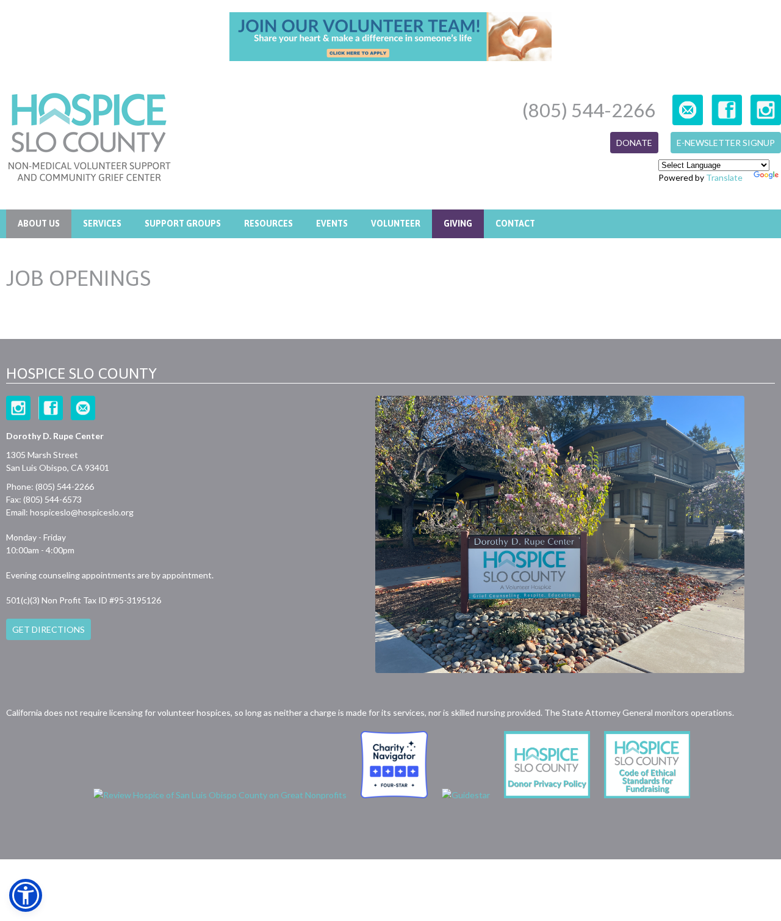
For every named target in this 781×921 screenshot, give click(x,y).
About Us (39, 223)
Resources (268, 223)
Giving (458, 223)
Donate (634, 142)
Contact (515, 223)
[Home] (89, 138)
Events (332, 223)
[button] (25, 895)
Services (102, 223)
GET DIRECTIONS (48, 629)
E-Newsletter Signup (726, 142)
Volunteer (395, 223)
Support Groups (183, 223)
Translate (724, 177)
